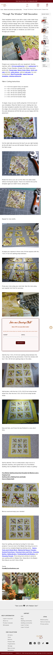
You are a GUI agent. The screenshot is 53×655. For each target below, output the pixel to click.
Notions (10, 639)
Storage (10, 646)
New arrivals (11, 648)
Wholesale (6, 625)
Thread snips (13, 70)
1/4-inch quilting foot (18, 66)
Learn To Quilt (25, 627)
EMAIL (23, 334)
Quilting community (26, 623)
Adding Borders (12, 554)
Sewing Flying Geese (8, 552)
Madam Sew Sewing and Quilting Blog (13, 9)
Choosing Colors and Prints (24, 552)
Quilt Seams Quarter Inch (46, 51)
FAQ (22, 616)
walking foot (32, 66)
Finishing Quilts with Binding (26, 554)
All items (10, 635)
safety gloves (15, 72)
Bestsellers (11, 650)
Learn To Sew (25, 625)
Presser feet (11, 641)
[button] (27, 4)
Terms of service (45, 621)
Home (2, 9)
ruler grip (28, 72)
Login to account (8, 618)
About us (5, 620)
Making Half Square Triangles (27, 550)
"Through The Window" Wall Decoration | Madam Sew (35, 9)
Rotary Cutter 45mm (24, 70)
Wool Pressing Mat (16, 74)
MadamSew (11, 653)
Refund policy (44, 619)
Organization (11, 643)
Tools (9, 637)
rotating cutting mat (15, 76)
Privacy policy (44, 624)
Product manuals (8, 623)
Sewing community (26, 620)
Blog (22, 618)
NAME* (5, 334)
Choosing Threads (7, 556)
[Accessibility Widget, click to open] (50, 327)
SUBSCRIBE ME (20, 342)
